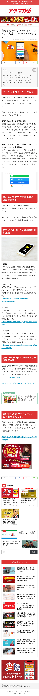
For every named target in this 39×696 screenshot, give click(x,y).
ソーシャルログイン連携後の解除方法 (15, 77)
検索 (33, 552)
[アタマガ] (19, 14)
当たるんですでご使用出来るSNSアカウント (18, 75)
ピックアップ (20, 685)
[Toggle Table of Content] (33, 70)
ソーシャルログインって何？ (12, 73)
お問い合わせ (27, 691)
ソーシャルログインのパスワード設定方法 (17, 80)
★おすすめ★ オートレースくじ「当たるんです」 (18, 84)
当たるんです (12, 685)
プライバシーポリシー (14, 691)
